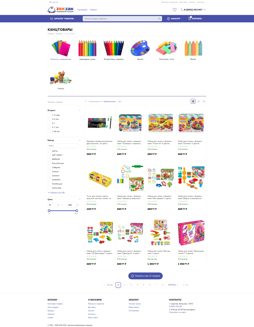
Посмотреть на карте (177, 312)
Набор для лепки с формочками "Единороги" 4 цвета (129, 252)
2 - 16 (185, 285)
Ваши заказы (134, 307)
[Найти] (159, 18)
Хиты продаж (53, 307)
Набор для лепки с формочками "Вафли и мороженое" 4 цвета (191, 197)
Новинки (93, 10)
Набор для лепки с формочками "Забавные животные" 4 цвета (129, 197)
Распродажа (82, 10)
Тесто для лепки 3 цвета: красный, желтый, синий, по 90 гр (99, 197)
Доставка (183, 2)
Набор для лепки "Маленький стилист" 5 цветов (191, 252)
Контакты (200, 2)
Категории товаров (55, 304)
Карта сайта (93, 318)
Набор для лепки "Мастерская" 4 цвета (159, 252)
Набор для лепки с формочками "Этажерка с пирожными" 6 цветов (130, 142)
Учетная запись (135, 304)
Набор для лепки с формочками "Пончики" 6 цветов (190, 142)
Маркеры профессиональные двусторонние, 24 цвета (99, 142)
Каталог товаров (64, 19)
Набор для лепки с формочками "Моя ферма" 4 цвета (160, 197)
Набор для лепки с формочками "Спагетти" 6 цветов (160, 142)
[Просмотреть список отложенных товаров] (175, 11)
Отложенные (134, 311)
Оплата (192, 2)
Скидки (50, 318)
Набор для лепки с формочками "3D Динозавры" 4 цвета (99, 252)
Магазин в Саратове (170, 2)
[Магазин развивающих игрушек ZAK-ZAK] (60, 9)
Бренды (51, 311)
